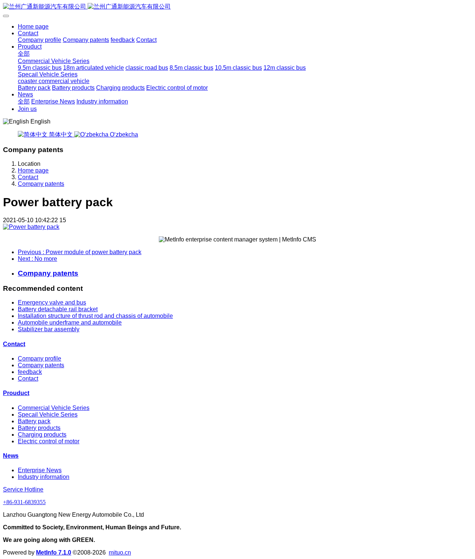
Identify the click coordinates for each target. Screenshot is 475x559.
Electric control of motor (48, 441)
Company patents (41, 184)
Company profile (39, 358)
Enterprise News (40, 470)
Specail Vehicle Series (48, 414)
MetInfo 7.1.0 (53, 552)
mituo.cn (120, 552)
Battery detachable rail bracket (58, 309)
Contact (28, 177)
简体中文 (61, 134)
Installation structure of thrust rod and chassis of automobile (95, 316)
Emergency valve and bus (52, 302)
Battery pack (34, 421)
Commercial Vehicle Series (53, 408)
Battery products (39, 428)
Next (37, 259)
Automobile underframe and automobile (70, 322)
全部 (24, 53)
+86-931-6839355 (24, 502)
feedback (30, 372)
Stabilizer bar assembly (48, 329)
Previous (79, 252)
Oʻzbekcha (123, 134)
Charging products (42, 434)
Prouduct (16, 393)
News (11, 456)
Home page (33, 26)
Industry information (43, 477)
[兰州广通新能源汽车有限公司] (237, 7)
